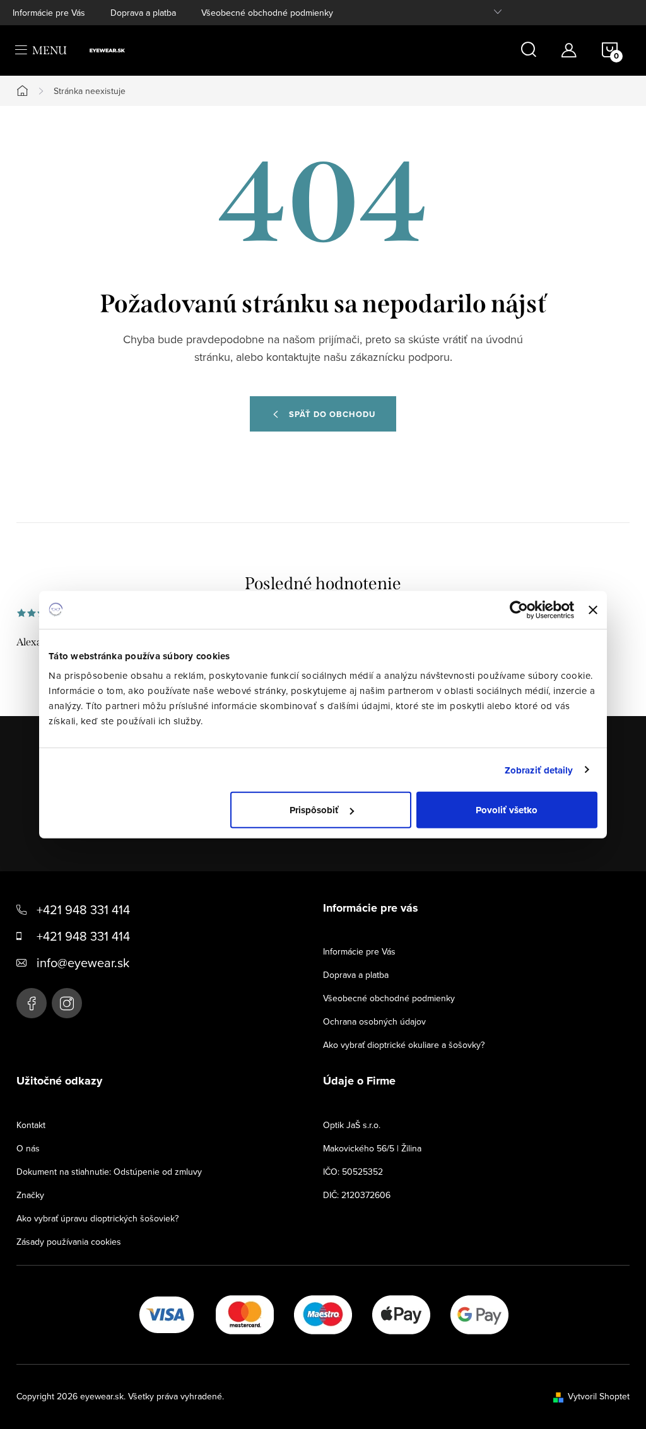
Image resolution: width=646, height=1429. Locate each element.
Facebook (31, 1003)
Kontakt (30, 1125)
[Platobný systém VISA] (166, 1313)
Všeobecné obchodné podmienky (267, 12)
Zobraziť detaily (539, 770)
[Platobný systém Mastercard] (244, 1313)
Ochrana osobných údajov (374, 1021)
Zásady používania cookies (68, 1241)
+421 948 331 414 (83, 909)
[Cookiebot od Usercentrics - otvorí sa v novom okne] (519, 609)
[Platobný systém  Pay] (401, 1313)
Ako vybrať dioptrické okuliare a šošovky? (403, 1044)
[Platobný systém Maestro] (323, 1313)
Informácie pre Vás (49, 12)
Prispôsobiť (314, 810)
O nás (28, 1148)
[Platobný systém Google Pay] (479, 1313)
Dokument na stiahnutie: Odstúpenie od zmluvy (109, 1171)
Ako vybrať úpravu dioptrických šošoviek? (97, 1218)
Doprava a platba (143, 12)
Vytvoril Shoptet (599, 1396)
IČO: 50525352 (353, 1171)
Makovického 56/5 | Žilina (372, 1148)
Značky (30, 1195)
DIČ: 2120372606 (357, 1195)
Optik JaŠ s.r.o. (351, 1125)
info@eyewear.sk (83, 962)
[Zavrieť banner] (593, 609)
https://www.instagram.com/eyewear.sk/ (67, 1003)
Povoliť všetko (506, 810)
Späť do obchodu (332, 414)
